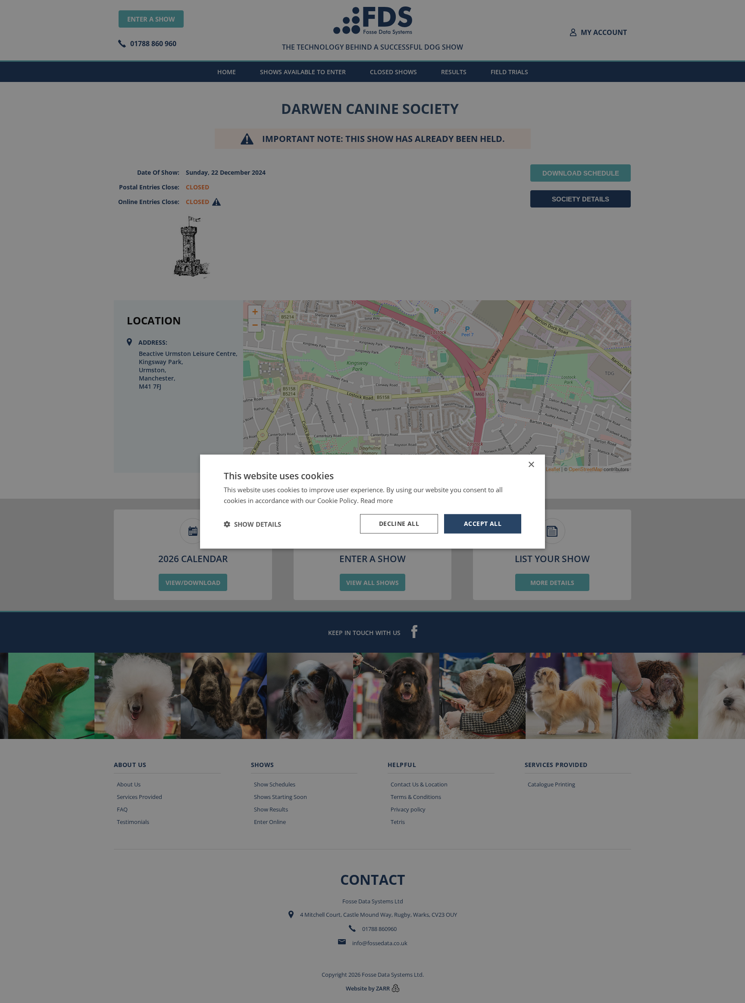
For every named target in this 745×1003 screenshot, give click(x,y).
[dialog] (372, 501)
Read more (376, 500)
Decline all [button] (399, 523)
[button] (252, 524)
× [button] (531, 464)
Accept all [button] (482, 523)
